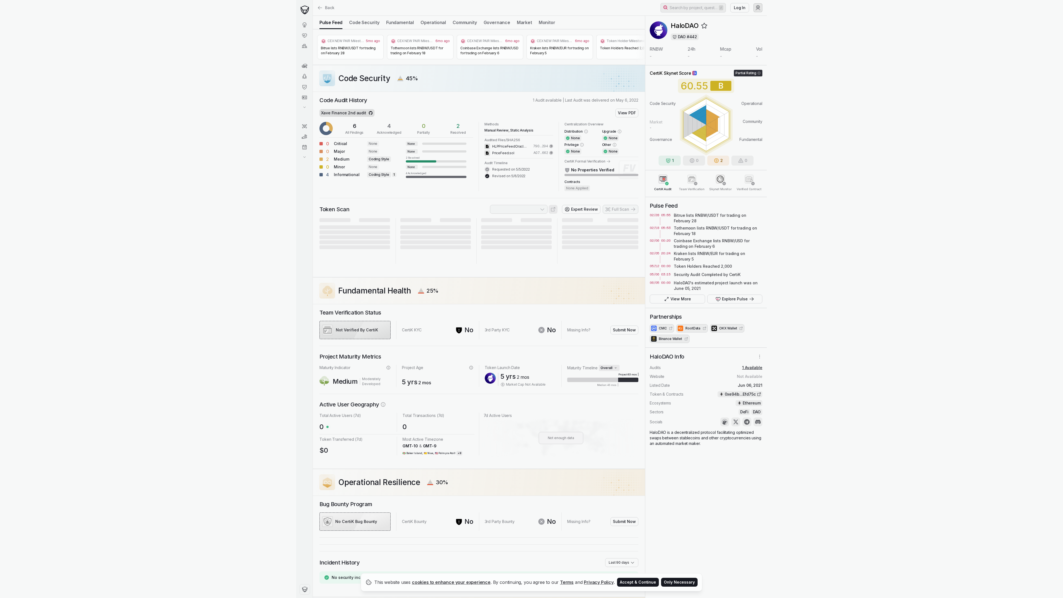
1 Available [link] (752, 367)
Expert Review (584, 209)
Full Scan (620, 209)
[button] (693, 7)
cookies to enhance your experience (451, 582)
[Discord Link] (758, 421)
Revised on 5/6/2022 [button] (508, 176)
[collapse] (312, 15)
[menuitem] (304, 25)
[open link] (553, 209)
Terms (567, 582)
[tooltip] (436, 159)
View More (680, 299)
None (373, 143)
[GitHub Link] (370, 113)
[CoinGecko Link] (724, 421)
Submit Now (624, 330)
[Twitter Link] (735, 421)
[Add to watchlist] (704, 25)
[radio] (330, 22)
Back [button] (329, 7)
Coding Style (379, 159)
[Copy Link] (551, 146)
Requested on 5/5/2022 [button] (511, 169)
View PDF (627, 112)
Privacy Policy (599, 582)
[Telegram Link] (746, 421)
